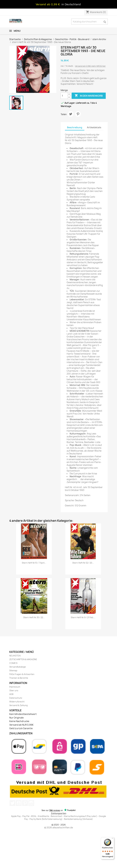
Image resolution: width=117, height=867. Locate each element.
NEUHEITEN (15, 655)
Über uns (13, 690)
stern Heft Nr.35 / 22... (34, 617)
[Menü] (112, 839)
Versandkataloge (17, 666)
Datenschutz (15, 698)
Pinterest (78, 114)
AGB (11, 694)
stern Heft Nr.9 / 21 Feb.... (83, 617)
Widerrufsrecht (17, 701)
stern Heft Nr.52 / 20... (83, 562)
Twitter (12, 803)
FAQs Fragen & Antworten (21, 674)
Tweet (70, 114)
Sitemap (13, 670)
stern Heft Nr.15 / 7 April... (34, 562)
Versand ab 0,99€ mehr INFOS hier (90, 66)
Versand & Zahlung (18, 705)
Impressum (14, 686)
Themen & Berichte (18, 678)
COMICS (13, 663)
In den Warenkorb (89, 95)
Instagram (31, 803)
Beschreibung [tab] (74, 127)
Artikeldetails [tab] (94, 127)
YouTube (19, 803)
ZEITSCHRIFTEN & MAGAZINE (23, 659)
